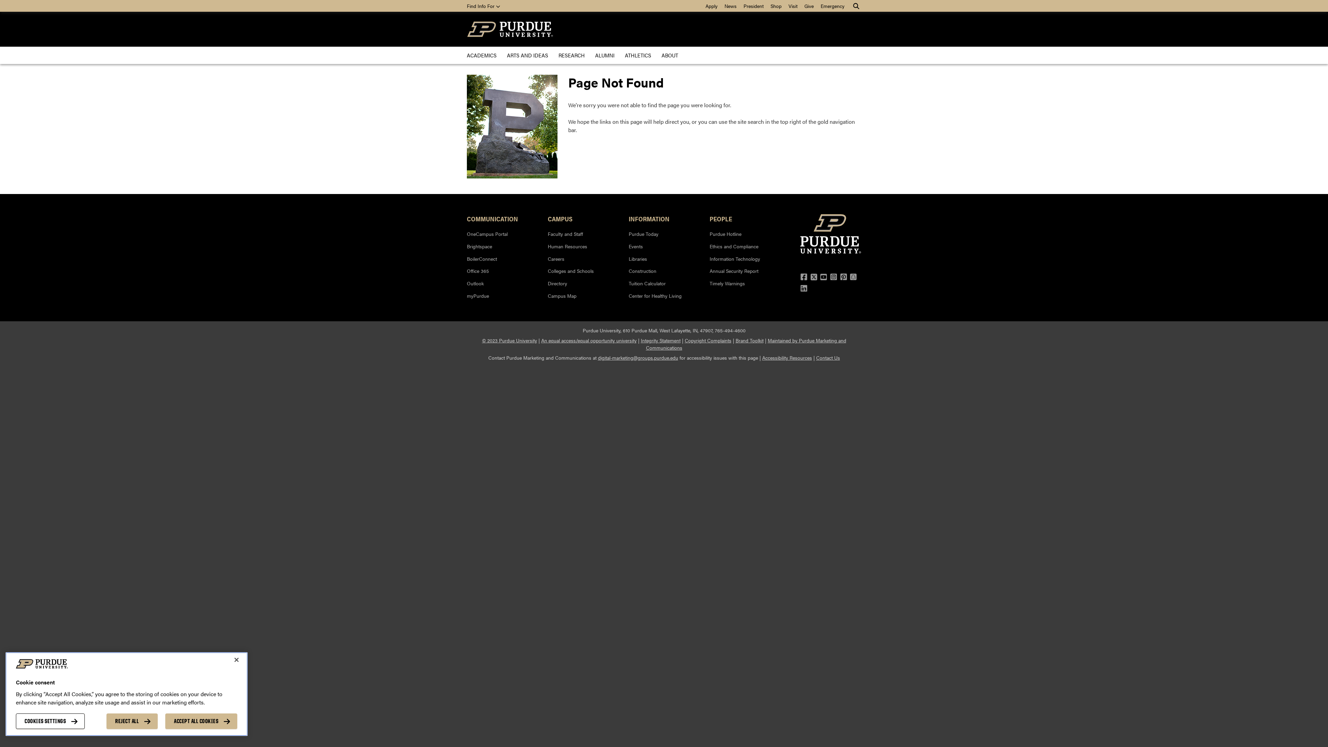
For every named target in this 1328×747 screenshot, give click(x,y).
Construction (642, 270)
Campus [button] (560, 218)
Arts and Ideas (527, 55)
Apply (712, 5)
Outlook (475, 283)
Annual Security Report (734, 270)
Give (809, 5)
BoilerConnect (482, 258)
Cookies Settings (45, 721)
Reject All (127, 721)
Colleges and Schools (571, 270)
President (754, 5)
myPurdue (478, 295)
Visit (792, 5)
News (731, 5)
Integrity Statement (661, 340)
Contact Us (828, 357)
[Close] (236, 659)
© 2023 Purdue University (509, 340)
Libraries (638, 258)
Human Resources (567, 246)
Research (572, 55)
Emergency (833, 5)
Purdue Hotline (725, 233)
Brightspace (479, 246)
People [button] (721, 218)
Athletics (638, 55)
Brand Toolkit (750, 340)
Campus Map (562, 295)
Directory (557, 283)
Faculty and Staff (565, 233)
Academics (482, 55)
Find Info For (481, 5)
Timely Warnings (727, 283)
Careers (556, 258)
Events (636, 246)
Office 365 (478, 270)
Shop (776, 5)
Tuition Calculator (647, 283)
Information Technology (735, 258)
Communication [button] (492, 218)
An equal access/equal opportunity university (589, 340)
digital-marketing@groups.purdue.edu (638, 357)
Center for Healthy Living (655, 295)
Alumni (605, 55)
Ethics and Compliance (734, 246)
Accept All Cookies (196, 721)
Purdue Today (643, 233)
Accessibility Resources (787, 357)
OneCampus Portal (487, 233)
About (670, 55)
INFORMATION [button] (649, 218)
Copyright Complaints (708, 340)
